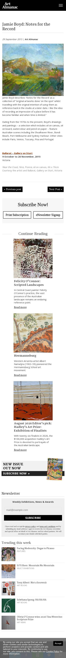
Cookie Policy (52, 651)
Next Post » (55, 189)
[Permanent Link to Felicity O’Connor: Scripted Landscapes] (33, 258)
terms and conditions (47, 526)
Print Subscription (17, 215)
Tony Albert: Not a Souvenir (32, 583)
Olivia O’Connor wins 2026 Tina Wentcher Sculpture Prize (39, 618)
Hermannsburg (25, 356)
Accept (58, 643)
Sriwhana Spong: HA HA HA (31, 600)
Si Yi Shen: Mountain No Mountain (35, 565)
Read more (20, 307)
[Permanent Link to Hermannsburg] (33, 333)
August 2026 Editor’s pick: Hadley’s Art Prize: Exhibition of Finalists (33, 427)
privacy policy (30, 526)
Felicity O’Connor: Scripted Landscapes (29, 283)
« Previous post (12, 189)
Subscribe (33, 518)
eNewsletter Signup (48, 215)
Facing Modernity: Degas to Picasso (35, 548)
